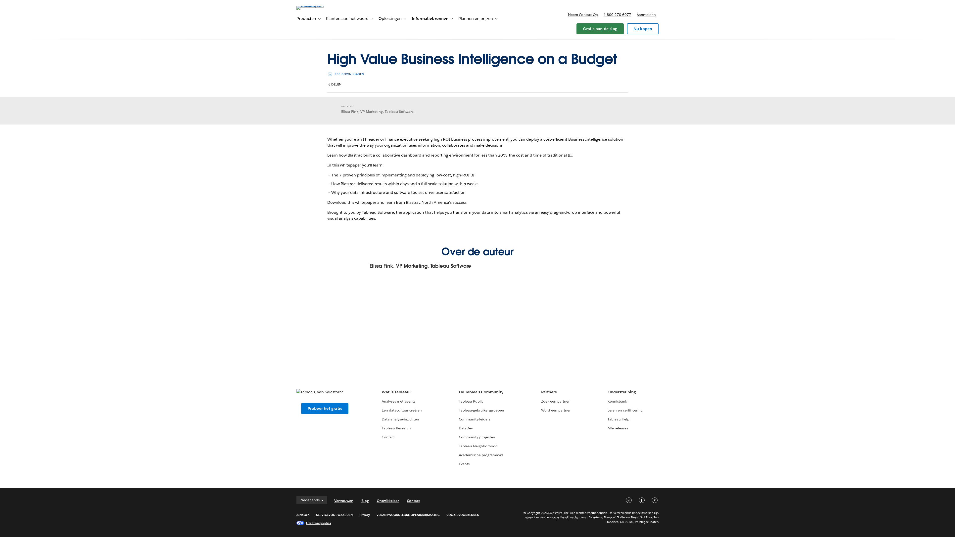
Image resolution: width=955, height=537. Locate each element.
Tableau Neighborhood (478, 446)
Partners (549, 392)
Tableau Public (471, 401)
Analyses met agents (398, 401)
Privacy (364, 515)
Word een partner (556, 410)
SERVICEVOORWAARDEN (334, 515)
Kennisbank (617, 401)
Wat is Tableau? (396, 392)
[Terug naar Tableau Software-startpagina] (317, 5)
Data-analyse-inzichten (400, 419)
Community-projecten (477, 437)
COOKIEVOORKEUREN (462, 515)
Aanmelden (646, 14)
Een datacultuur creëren (402, 410)
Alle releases (618, 428)
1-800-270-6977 (617, 14)
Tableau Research (396, 428)
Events (464, 464)
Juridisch (302, 515)
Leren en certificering (625, 410)
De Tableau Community (481, 392)
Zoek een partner (555, 401)
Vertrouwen (343, 500)
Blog (365, 500)
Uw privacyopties (318, 523)
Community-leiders (474, 419)
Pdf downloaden (349, 74)
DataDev (466, 428)
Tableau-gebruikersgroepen (481, 410)
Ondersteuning (622, 392)
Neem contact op (583, 14)
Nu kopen (642, 28)
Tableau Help (618, 419)
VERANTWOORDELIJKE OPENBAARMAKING (408, 515)
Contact (388, 437)
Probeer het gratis (325, 408)
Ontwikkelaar (388, 500)
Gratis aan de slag (600, 28)
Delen (336, 84)
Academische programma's (481, 455)
